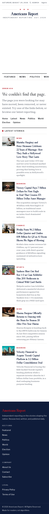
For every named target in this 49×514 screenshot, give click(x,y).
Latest (14, 118)
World (41, 118)
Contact (6, 472)
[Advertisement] (24, 45)
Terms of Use (8, 494)
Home (5, 118)
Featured (10, 77)
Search (35, 3)
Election (6, 122)
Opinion (16, 122)
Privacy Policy (8, 489)
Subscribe (7, 477)
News (22, 77)
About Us (6, 467)
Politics (35, 77)
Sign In (44, 3)
